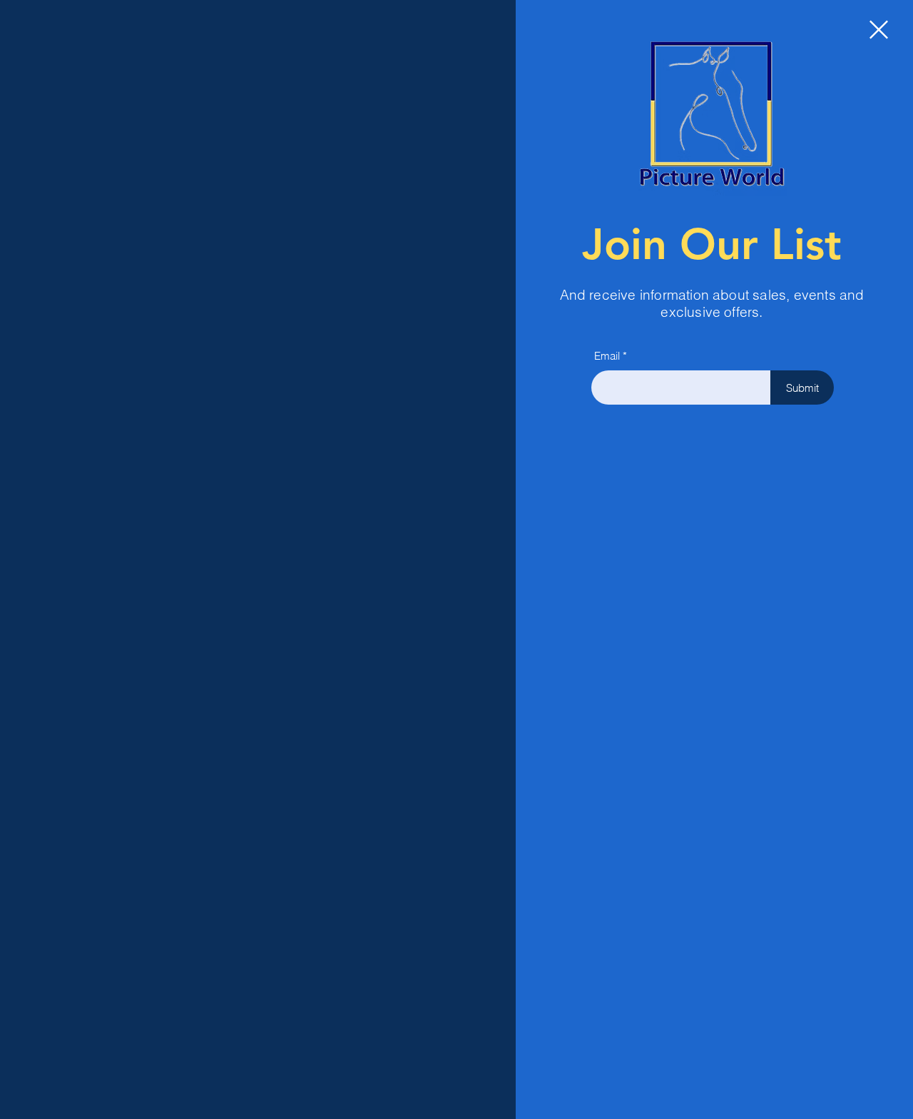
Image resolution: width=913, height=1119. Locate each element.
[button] (878, 30)
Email (607, 355)
